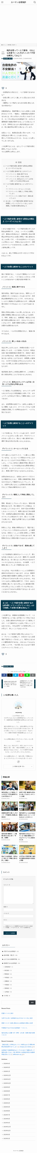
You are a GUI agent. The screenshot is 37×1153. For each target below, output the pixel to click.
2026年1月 (7, 1071)
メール (6, 913)
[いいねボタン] (3, 88)
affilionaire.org (17, 1054)
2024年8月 (7, 1111)
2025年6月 (7, 1099)
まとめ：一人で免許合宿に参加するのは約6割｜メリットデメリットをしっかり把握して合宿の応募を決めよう (19, 203)
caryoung (18, 712)
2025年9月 (7, 1087)
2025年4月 (7, 1103)
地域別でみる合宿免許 (12, 963)
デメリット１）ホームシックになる (19, 189)
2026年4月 (7, 1063)
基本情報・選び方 (8, 58)
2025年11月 (7, 1079)
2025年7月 (7, 1095)
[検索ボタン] (34, 2)
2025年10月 (7, 1083)
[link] (18, 761)
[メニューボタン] (2, 2)
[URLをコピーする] (32, 675)
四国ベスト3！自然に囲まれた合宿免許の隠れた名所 (17, 1023)
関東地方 (8, 974)
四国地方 (8, 988)
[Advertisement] (18, 23)
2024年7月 (7, 1115)
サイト (5, 920)
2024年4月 (7, 1122)
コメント (7, 885)
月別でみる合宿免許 (11, 951)
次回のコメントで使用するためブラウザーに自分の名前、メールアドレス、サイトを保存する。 (19, 926)
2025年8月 (7, 1091)
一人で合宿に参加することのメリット (19, 171)
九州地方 (8, 992)
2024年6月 (7, 1118)
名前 (6, 906)
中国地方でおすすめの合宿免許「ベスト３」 (15, 1028)
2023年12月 (7, 1126)
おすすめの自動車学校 (12, 959)
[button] (4, 675)
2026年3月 (7, 1067)
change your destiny (26, 1046)
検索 (32, 1002)
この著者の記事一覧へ (18, 766)
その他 (7, 995)
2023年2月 (7, 1138)
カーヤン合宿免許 (18, 2)
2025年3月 (7, 1107)
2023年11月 (7, 1130)
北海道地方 (8, 967)
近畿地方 (8, 981)
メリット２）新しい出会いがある (19, 176)
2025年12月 (7, 1075)
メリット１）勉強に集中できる (18, 174)
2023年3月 (7, 1134)
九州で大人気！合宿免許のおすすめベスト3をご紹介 (17, 1018)
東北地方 (8, 970)
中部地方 (8, 977)
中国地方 (8, 984)
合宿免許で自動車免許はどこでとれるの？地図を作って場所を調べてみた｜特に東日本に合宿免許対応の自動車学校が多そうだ (18, 1052)
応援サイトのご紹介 (7, 1013)
